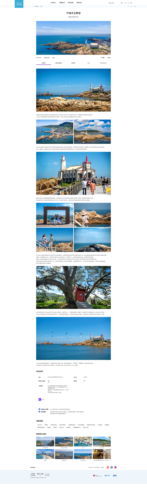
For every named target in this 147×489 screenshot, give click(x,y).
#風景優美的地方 (76, 427)
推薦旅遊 (62, 3)
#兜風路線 (107, 425)
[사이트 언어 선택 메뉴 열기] (131, 3)
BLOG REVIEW (103, 63)
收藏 (103, 57)
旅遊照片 (73, 63)
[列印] (135, 6)
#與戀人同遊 (85, 427)
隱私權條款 (32, 467)
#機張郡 (46, 425)
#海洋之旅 (61, 427)
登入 (125, 3)
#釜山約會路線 (81, 425)
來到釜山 (53, 3)
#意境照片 (68, 427)
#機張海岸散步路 (41, 427)
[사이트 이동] (108, 467)
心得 (53, 57)
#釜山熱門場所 (62, 425)
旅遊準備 (70, 3)
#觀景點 (49, 427)
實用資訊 (79, 3)
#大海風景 (100, 425)
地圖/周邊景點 (58, 63)
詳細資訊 (44, 63)
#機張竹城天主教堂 (91, 425)
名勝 (41, 6)
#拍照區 (55, 427)
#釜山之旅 (39, 425)
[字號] (128, 6)
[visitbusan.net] (19, 5)
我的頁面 (128, 3)
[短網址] (131, 6)
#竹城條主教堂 (53, 425)
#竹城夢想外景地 (71, 425)
